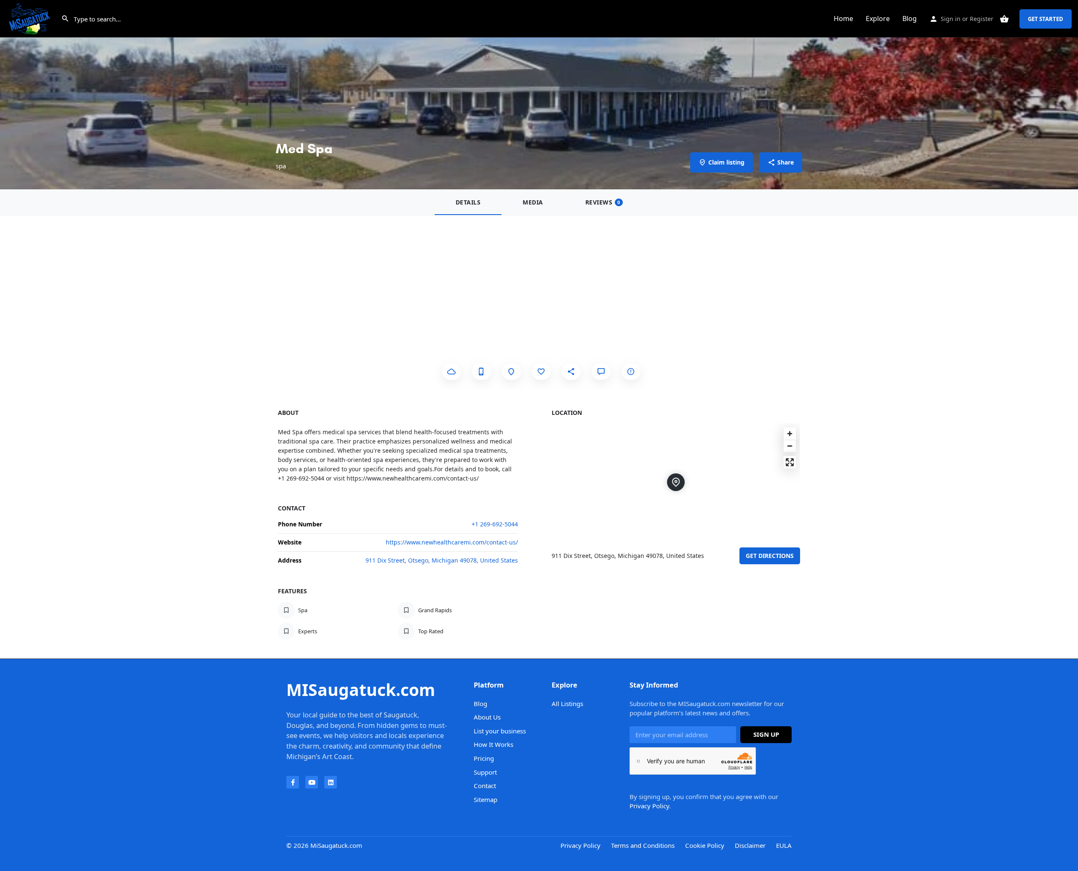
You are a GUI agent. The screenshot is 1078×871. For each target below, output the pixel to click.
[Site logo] (30, 18)
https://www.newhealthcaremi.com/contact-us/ (452, 542)
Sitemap (485, 799)
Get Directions (770, 556)
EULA (784, 845)
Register (981, 19)
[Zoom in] (790, 434)
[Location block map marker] (676, 482)
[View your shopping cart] (1004, 19)
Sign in (951, 19)
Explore (878, 18)
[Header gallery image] (539, 94)
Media (533, 202)
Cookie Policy (704, 845)
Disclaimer (750, 845)
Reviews (602, 202)
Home (843, 18)
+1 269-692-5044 (495, 524)
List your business (500, 731)
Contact (485, 785)
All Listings (567, 703)
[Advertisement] (539, 278)
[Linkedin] (330, 782)
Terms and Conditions (643, 845)
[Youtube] (311, 782)
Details (468, 202)
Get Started (1045, 19)
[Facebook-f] (292, 782)
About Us (487, 717)
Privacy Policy (649, 806)
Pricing (484, 758)
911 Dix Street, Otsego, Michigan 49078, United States (442, 560)
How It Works (493, 744)
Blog (909, 18)
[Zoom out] (790, 446)
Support (485, 772)
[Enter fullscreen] (790, 462)
